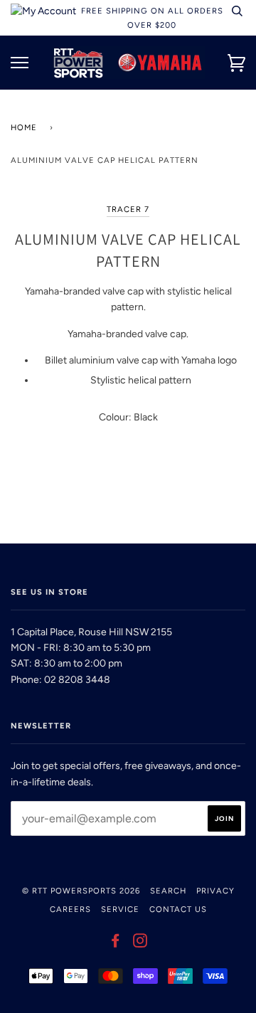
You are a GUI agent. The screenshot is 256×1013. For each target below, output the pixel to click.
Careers (70, 909)
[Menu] (19, 63)
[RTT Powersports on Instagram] (140, 943)
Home (24, 127)
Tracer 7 (128, 209)
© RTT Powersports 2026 (81, 891)
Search (168, 891)
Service (120, 909)
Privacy (215, 891)
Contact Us (178, 909)
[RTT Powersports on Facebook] (115, 943)
